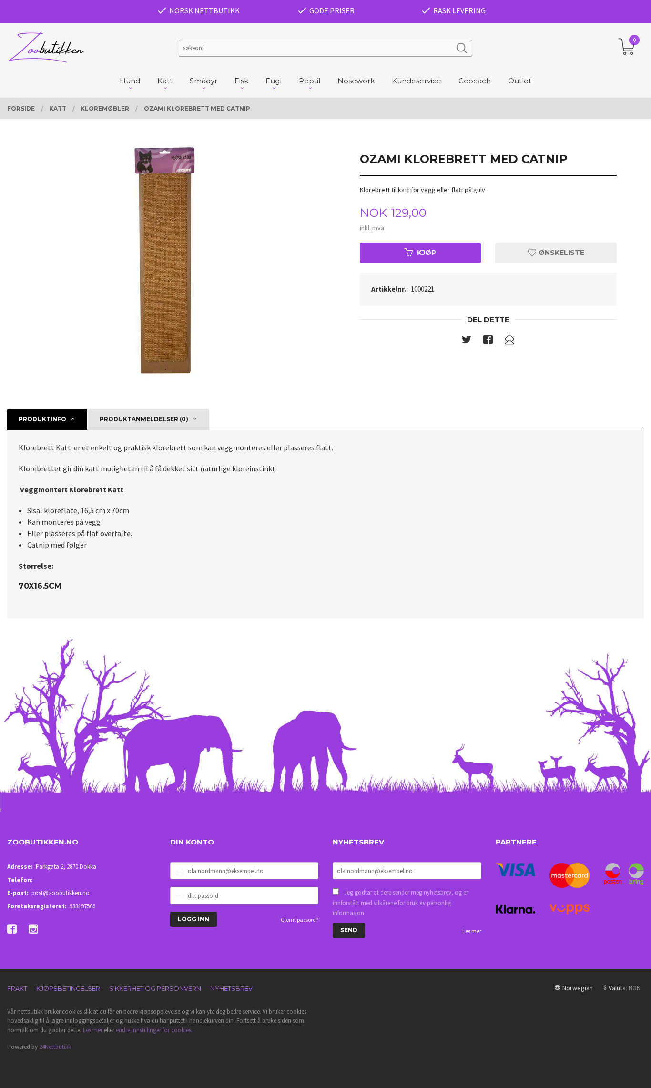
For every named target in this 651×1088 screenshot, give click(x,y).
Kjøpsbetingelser (68, 988)
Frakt (17, 988)
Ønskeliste (560, 252)
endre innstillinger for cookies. (154, 1030)
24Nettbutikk (55, 1047)
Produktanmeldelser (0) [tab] (144, 419)
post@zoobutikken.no (60, 893)
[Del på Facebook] (488, 341)
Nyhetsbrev (231, 988)
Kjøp (426, 252)
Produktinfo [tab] (42, 419)
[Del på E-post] (509, 341)
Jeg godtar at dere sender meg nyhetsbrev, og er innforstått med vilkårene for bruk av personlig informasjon (400, 902)
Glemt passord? (299, 919)
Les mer (471, 931)
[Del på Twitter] (466, 341)
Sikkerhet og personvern (155, 988)
